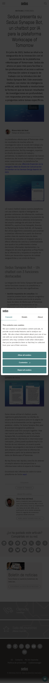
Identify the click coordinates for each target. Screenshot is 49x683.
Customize (23, 362)
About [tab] (40, 317)
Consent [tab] (8, 317)
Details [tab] (24, 317)
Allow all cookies (24, 355)
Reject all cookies (24, 370)
